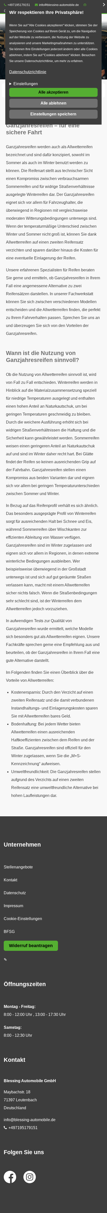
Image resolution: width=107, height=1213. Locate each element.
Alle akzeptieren (53, 92)
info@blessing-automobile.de (59, 5)
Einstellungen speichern (53, 114)
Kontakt (10, 880)
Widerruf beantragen (31, 945)
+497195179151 (18, 5)
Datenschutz (15, 893)
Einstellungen (25, 84)
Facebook (10, 1177)
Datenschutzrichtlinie (27, 72)
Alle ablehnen (53, 103)
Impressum (13, 906)
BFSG (9, 931)
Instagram (29, 1177)
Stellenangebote (18, 867)
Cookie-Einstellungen (23, 919)
